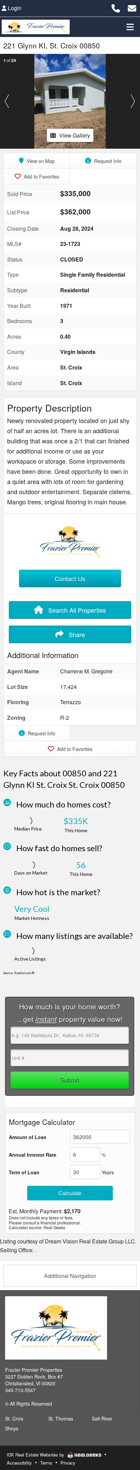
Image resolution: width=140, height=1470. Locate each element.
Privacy (67, 1463)
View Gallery (74, 135)
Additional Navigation (70, 1276)
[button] (7, 101)
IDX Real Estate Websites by (36, 1454)
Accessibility (19, 1463)
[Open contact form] (132, 7)
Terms (46, 1463)
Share (76, 634)
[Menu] (130, 27)
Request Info (107, 161)
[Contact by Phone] (115, 7)
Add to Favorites (40, 176)
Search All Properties (76, 610)
